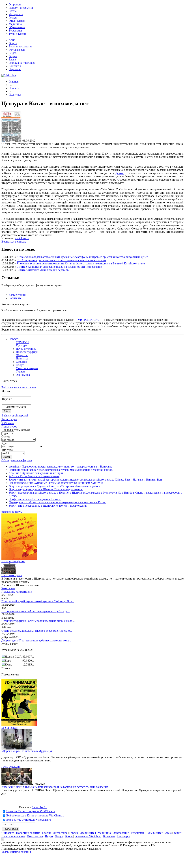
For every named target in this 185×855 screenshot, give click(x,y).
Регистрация (9, 419)
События (21, 361)
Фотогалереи (17, 49)
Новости (14, 88)
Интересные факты (13, 561)
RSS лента (7, 423)
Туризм (20, 371)
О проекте (15, 4)
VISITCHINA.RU (89, 319)
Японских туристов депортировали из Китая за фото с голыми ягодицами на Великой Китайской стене (81, 263)
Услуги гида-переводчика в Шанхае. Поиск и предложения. (46, 489)
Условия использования (16, 851)
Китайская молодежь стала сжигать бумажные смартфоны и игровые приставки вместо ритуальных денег (82, 256)
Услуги (13, 43)
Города (13, 17)
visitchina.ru (22, 238)
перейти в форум (11, 511)
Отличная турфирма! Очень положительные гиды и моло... (38, 620)
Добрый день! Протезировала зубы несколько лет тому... (36, 640)
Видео (12, 52)
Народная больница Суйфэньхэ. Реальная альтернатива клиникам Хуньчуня (56, 482)
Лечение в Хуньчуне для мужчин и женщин (36, 473)
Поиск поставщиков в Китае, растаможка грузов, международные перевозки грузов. (61, 469)
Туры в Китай (17, 33)
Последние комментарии (16, 591)
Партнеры (15, 69)
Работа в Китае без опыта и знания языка (34, 476)
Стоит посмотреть (27, 368)
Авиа (12, 39)
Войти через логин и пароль (18, 387)
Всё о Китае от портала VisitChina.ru (28, 819)
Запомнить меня (16, 406)
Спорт (20, 365)
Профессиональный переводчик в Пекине (35, 499)
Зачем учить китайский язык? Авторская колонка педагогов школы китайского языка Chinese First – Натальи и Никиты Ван (85, 479)
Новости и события (21, 7)
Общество (22, 355)
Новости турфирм (27, 351)
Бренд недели (9, 727)
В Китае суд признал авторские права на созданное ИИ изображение (59, 266)
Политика (15, 94)
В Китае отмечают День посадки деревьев (43, 269)
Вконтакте (15, 298)
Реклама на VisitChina (22, 62)
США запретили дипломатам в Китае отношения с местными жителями (61, 260)
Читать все (8, 588)
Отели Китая (17, 20)
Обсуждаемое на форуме (16, 460)
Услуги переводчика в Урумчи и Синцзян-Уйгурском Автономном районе (55, 486)
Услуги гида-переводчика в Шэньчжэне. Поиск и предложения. (48, 505)
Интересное (16, 14)
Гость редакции (11, 766)
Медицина (15, 24)
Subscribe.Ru (39, 807)
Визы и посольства (20, 46)
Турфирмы (15, 30)
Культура (21, 345)
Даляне (119, 173)
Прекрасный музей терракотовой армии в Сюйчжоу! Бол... (37, 601)
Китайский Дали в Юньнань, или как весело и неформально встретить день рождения (54, 786)
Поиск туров (9, 426)
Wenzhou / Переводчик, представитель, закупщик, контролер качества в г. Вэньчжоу (60, 466)
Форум (13, 56)
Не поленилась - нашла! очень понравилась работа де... (35, 611)
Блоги (12, 59)
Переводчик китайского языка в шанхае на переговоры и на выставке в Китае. (57, 502)
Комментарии (17, 294)
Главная (13, 81)
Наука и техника (26, 348)
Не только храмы (11, 575)
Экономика (23, 374)
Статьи (13, 10)
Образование (17, 27)
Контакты (15, 66)
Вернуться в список (13, 241)
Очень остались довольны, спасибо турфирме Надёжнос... (37, 630)
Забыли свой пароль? (15, 415)
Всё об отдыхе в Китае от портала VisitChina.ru (35, 815)
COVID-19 (22, 342)
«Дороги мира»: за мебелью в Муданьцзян (27, 751)
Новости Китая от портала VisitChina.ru (30, 811)
